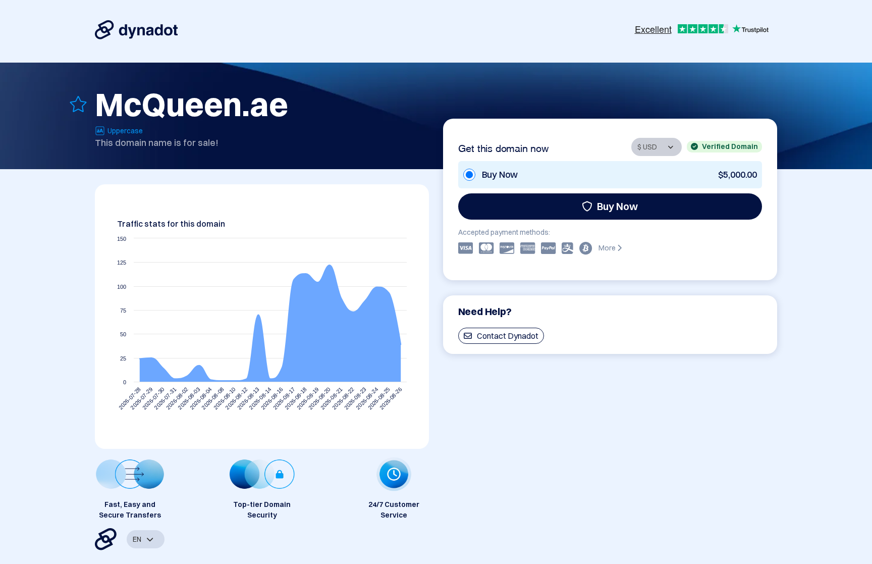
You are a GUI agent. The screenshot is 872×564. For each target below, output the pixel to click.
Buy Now (617, 206)
